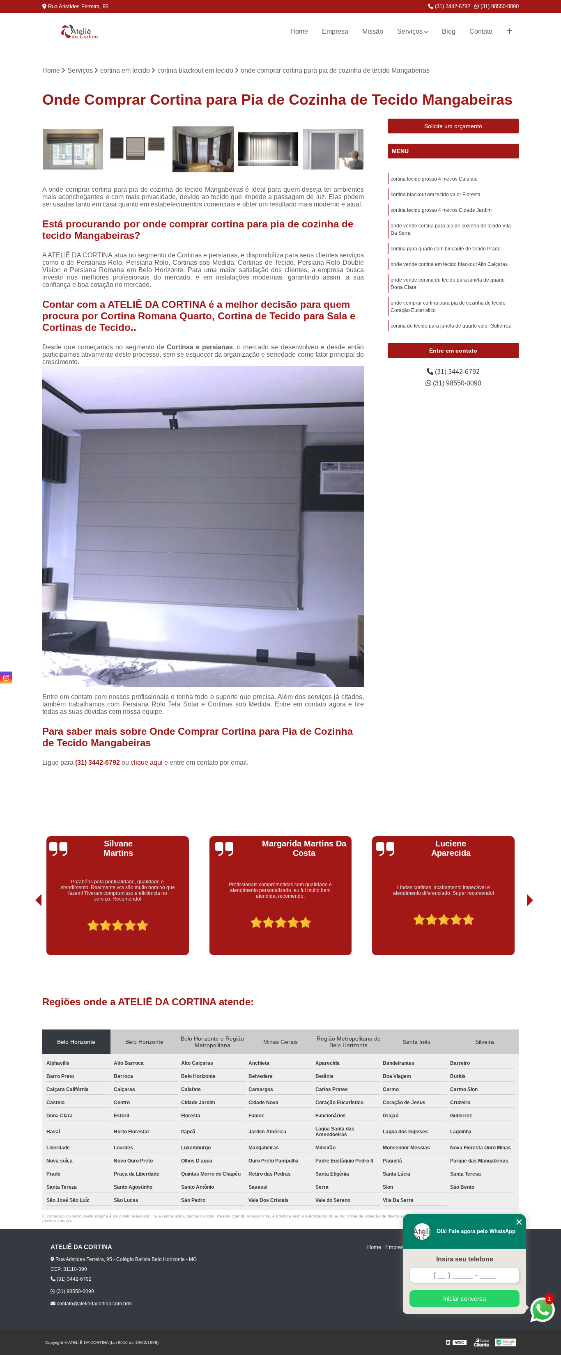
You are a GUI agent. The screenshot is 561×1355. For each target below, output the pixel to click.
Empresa (335, 31)
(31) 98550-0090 (499, 6)
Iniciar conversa (464, 1298)
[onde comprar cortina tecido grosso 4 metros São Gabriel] (268, 149)
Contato (480, 31)
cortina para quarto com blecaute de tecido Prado (446, 249)
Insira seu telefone (464, 1259)
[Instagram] (6, 678)
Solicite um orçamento (453, 126)
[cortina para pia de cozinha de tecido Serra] (138, 149)
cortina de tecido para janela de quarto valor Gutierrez (451, 326)
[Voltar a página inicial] (79, 31)
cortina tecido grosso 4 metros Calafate (434, 179)
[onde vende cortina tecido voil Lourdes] (203, 149)
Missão (372, 31)
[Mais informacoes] (509, 31)
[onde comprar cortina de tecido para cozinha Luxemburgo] (72, 149)
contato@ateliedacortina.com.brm (93, 1304)
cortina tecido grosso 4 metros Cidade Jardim (441, 210)
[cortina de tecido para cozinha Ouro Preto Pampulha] (333, 149)
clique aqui (147, 762)
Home (299, 31)
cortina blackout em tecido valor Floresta (436, 194)
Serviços (410, 31)
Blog (448, 31)
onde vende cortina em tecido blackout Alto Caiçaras (449, 264)
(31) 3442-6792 (451, 6)
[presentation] (27, 931)
